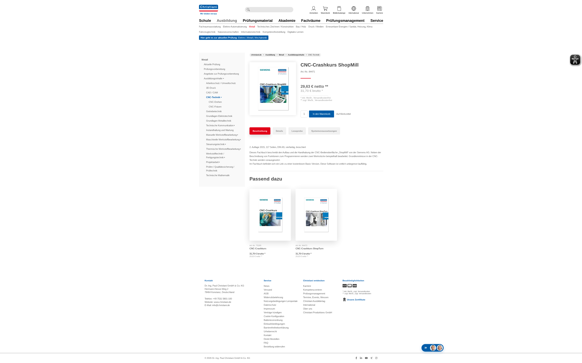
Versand (268, 289)
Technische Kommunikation (220, 125)
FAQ (266, 342)
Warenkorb (325, 13)
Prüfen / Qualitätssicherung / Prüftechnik (220, 169)
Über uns (307, 308)
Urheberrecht (270, 331)
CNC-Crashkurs (257, 248)
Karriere (379, 13)
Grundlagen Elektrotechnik (219, 116)
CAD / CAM (212, 92)
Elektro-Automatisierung (235, 26)
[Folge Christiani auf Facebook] (356, 358)
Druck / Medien (316, 26)
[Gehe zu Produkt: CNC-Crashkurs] (270, 214)
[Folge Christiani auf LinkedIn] (361, 358)
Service (376, 20)
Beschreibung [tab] (260, 131)
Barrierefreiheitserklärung (276, 327)
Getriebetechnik (214, 111)
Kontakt (267, 335)
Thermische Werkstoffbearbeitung (223, 149)
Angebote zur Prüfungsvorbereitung (221, 73)
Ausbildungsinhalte (213, 78)
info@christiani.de (221, 305)
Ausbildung (227, 20)
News (266, 286)
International (354, 13)
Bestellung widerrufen (274, 346)
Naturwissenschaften (228, 32)
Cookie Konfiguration (274, 316)
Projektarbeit (212, 162)
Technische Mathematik (218, 175)
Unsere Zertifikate (355, 299)
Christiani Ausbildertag (314, 301)
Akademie (286, 20)
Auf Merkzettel (343, 114)
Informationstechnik (250, 32)
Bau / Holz (301, 26)
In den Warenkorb (321, 114)
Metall (252, 26)
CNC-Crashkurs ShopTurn (309, 248)
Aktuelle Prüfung (212, 64)
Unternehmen (367, 13)
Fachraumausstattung (210, 26)
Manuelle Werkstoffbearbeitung (221, 135)
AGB (266, 293)
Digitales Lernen (295, 32)
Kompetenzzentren (312, 289)
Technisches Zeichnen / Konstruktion (275, 26)
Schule (205, 20)
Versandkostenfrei (322, 98)
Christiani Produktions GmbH (317, 312)
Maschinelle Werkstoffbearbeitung (223, 139)
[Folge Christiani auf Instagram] (376, 358)
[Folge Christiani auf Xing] (371, 358)
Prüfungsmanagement (345, 20)
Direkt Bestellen (271, 339)
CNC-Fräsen (215, 106)
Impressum (269, 308)
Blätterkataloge (339, 13)
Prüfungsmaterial (258, 20)
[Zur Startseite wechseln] (208, 6)
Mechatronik (261, 37)
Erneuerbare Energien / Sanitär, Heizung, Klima (349, 26)
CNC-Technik (213, 97)
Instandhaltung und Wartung (220, 130)
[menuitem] (211, 27)
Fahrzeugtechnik (207, 32)
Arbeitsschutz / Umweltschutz (221, 83)
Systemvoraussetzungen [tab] (324, 131)
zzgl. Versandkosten (361, 291)
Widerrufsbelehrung (273, 297)
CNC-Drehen (215, 102)
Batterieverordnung (273, 320)
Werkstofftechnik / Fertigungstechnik (215, 155)
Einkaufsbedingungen (274, 324)
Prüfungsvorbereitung (215, 69)
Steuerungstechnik (215, 144)
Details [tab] (279, 131)
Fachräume (310, 20)
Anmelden (313, 13)
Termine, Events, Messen (315, 297)
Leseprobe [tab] (297, 131)
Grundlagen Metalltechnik (219, 120)
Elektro (241, 37)
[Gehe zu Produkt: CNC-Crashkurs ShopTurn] (316, 214)
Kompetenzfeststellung (274, 32)
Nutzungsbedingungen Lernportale (281, 301)
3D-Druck (211, 88)
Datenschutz (270, 305)
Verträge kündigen (273, 312)
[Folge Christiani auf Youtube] (366, 358)
